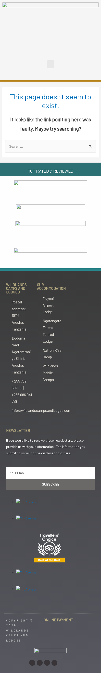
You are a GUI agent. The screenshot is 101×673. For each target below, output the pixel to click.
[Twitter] (47, 663)
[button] (50, 64)
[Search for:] (50, 146)
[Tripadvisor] (54, 663)
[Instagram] (32, 663)
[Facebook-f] (40, 663)
